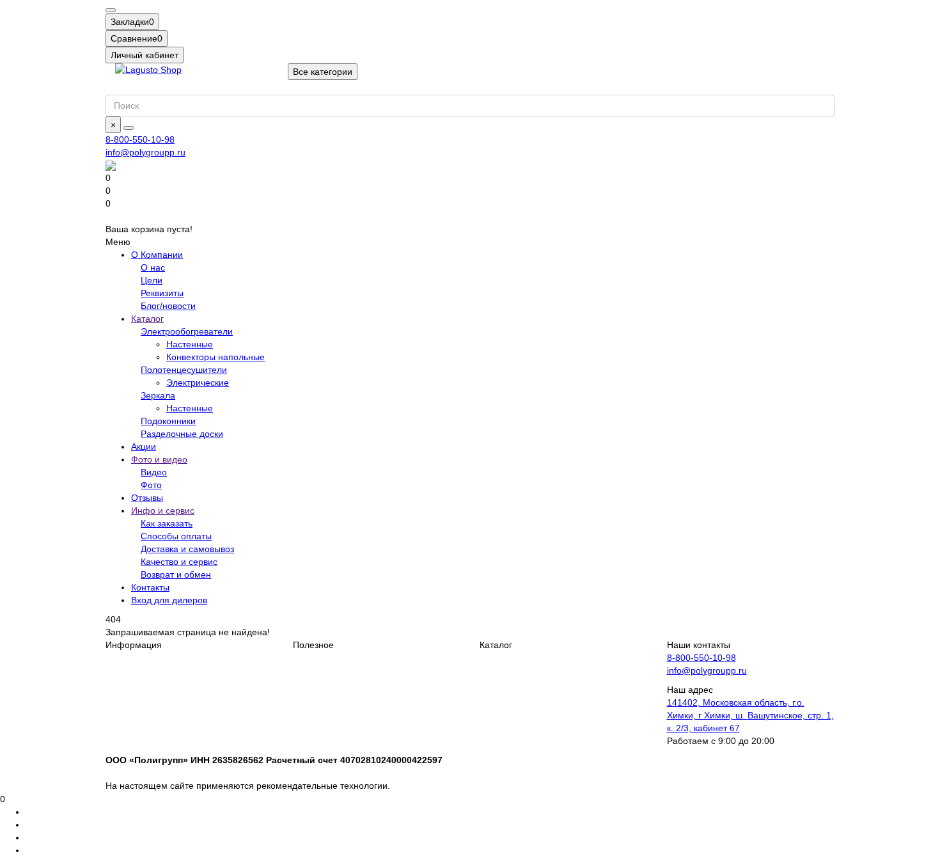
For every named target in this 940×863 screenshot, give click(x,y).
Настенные (189, 344)
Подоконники (168, 421)
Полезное (313, 645)
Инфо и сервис (162, 510)
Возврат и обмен (176, 574)
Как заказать (166, 523)
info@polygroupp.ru (145, 152)
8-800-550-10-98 (140, 139)
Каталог (147, 318)
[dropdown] (111, 10)
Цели (151, 280)
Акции (143, 446)
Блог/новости (168, 306)
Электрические (197, 382)
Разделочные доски (182, 434)
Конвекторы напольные (215, 357)
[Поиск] (128, 128)
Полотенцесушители (184, 370)
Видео (154, 472)
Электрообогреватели (187, 331)
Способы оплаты (176, 536)
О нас (153, 267)
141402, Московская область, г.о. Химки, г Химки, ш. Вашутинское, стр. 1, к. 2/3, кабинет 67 (750, 715)
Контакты (150, 587)
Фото (151, 485)
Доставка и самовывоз (187, 549)
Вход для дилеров (169, 600)
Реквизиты (162, 293)
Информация (134, 645)
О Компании (157, 254)
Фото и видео (159, 459)
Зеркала (158, 395)
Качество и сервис (179, 562)
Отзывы (147, 498)
